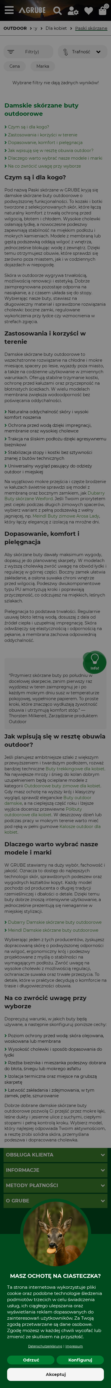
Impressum (74, 1346)
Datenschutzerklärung (45, 1346)
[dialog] (55, 694)
